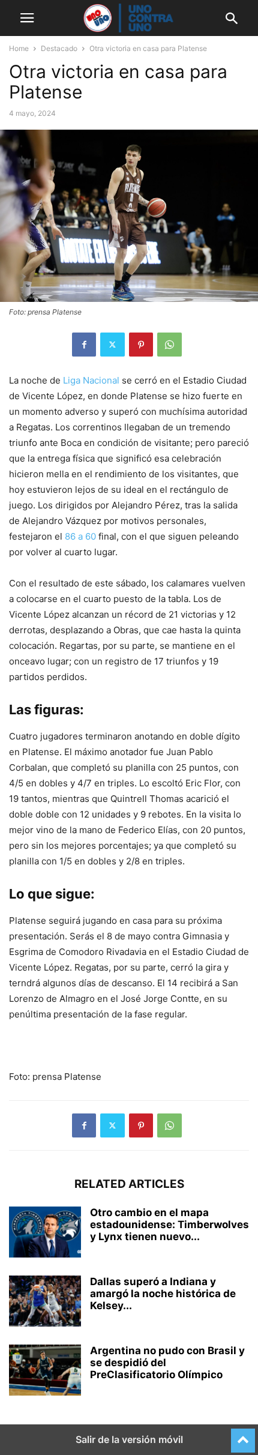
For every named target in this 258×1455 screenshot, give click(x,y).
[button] (27, 18)
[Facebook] (84, 345)
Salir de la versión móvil (129, 1439)
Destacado (59, 48)
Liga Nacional (90, 380)
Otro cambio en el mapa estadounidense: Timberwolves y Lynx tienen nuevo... (169, 1224)
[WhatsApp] (169, 345)
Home (19, 48)
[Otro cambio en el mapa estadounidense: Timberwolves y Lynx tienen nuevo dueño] (45, 1233)
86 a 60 (80, 536)
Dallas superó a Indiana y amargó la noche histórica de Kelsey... (163, 1294)
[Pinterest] (141, 345)
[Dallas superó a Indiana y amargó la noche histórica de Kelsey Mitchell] (45, 1303)
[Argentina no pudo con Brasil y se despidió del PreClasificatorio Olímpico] (45, 1372)
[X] (112, 345)
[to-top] (243, 1435)
